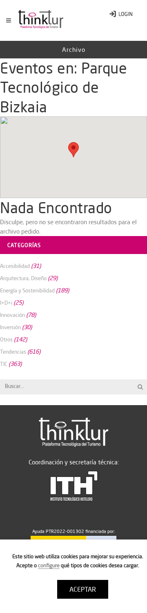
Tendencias (13, 351)
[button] (73, 149)
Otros (6, 339)
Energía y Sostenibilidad (27, 290)
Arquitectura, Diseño (23, 278)
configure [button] (49, 565)
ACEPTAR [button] (82, 589)
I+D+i (6, 302)
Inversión (10, 327)
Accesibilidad (15, 266)
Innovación (12, 315)
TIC (3, 364)
